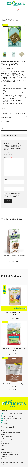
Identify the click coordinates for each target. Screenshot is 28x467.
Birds (2, 430)
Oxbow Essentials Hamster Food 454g (14, 348)
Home (2, 19)
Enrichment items (11, 114)
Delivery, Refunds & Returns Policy (10, 454)
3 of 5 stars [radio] (8, 154)
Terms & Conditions (6, 452)
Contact (3, 459)
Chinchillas (11, 20)
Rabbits (3, 116)
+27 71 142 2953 (8, 416)
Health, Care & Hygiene (7, 439)
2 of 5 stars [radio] (6, 154)
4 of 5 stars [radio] (9, 154)
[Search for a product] (10, 10)
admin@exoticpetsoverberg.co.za (13, 418)
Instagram (6, 423)
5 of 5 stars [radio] (11, 154)
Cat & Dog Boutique (6, 436)
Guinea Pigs (19, 114)
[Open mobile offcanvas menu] (4, 3)
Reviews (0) (5, 129)
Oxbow (24, 114)
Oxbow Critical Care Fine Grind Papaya (14, 384)
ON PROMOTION (5, 443)
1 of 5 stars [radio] (4, 154)
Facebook (6, 421)
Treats (16, 20)
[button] (24, 26)
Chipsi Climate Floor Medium (14, 312)
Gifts (2, 441)
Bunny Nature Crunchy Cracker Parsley (14, 255)
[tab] (14, 129)
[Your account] (14, 10)
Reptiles (3, 434)
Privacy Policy (5, 456)
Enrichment (16, 113)
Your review (8, 157)
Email (6, 186)
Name (6, 179)
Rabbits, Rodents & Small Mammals (14, 116)
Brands (3, 445)
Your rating (7, 153)
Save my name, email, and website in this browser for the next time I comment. (12, 195)
